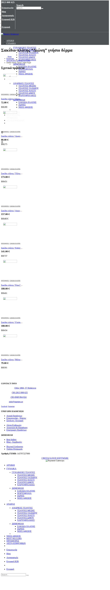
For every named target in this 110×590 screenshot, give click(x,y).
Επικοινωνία (7, 8)
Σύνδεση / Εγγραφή (14, 420)
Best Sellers (11, 439)
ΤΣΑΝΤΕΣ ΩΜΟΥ (27, 93)
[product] (12, 82)
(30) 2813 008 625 (20, 392)
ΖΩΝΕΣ (22, 71)
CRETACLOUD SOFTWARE (55, 458)
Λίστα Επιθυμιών (13, 425)
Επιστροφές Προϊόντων (16, 430)
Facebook (4, 406)
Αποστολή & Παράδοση (16, 427)
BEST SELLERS (13, 115)
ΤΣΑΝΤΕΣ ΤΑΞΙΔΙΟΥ (29, 88)
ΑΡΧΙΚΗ (10, 41)
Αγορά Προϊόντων (14, 416)
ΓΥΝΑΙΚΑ (11, 43)
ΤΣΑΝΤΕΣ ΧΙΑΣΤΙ (27, 55)
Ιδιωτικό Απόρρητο (14, 446)
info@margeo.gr (16, 402)
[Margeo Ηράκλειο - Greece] (10, 34)
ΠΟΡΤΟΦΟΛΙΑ (26, 69)
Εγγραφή (6, 27)
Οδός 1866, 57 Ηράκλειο (25, 388)
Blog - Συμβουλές (14, 442)
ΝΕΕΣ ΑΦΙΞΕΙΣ (26, 74)
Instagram (11, 406)
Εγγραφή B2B (8, 19)
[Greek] (18, 2)
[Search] (42, 8)
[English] (15, 2)
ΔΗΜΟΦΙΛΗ (19, 64)
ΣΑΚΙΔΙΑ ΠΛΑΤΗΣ (27, 66)
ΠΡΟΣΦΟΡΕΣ (12, 118)
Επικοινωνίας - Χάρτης (16, 418)
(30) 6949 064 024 (18, 397)
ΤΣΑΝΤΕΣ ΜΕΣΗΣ (27, 86)
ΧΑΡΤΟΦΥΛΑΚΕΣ (27, 95)
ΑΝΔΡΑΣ (10, 79)
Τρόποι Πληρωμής (14, 449)
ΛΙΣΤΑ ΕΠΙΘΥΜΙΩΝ (15, 120)
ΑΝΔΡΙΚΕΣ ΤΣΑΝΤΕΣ (23, 83)
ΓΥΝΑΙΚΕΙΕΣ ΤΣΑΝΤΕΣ (23, 472)
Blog (4, 11)
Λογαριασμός (8, 15)
